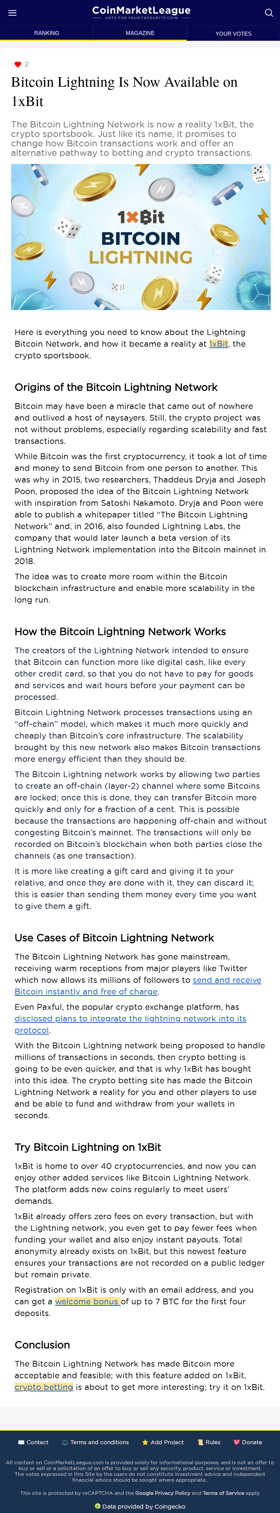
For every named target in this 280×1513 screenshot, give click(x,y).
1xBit (218, 343)
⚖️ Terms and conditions (95, 1442)
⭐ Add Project (163, 1442)
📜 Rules (208, 1442)
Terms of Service (223, 1493)
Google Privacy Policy (162, 1493)
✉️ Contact (33, 1442)
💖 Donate (247, 1442)
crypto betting (44, 1387)
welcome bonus (88, 1301)
